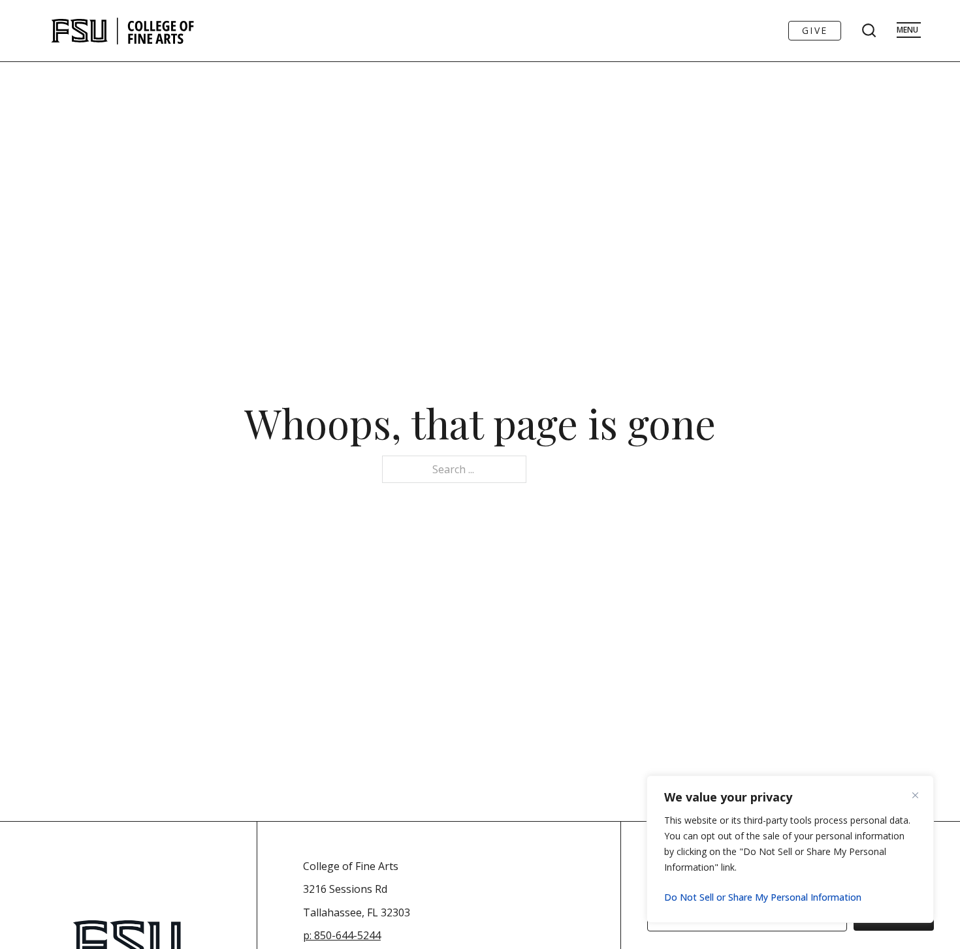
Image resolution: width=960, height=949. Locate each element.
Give (814, 30)
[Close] (920, 795)
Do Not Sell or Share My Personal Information (762, 897)
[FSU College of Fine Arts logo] (123, 31)
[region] (790, 849)
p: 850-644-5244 (342, 935)
